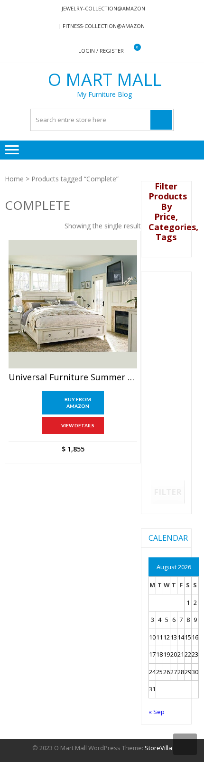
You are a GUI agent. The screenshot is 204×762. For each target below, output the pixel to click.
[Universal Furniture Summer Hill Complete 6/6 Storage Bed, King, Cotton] (73, 304)
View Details (77, 425)
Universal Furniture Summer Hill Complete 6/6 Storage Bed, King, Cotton (73, 377)
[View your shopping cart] (131, 51)
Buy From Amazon (78, 402)
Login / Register (101, 50)
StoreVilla (158, 747)
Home (14, 178)
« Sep (156, 711)
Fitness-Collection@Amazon (104, 25)
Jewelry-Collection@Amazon (103, 8)
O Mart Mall (104, 80)
